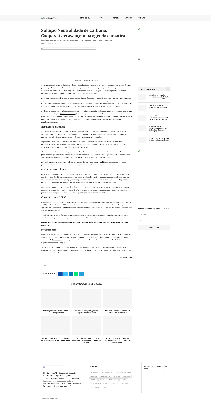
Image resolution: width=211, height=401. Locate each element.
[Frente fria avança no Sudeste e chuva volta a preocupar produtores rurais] (86, 325)
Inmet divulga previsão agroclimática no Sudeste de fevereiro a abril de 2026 (159, 97)
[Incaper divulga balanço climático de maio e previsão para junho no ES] (55, 325)
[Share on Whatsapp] (76, 274)
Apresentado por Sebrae (119, 383)
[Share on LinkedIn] (71, 274)
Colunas (93, 380)
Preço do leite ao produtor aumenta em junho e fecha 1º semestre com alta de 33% (158, 117)
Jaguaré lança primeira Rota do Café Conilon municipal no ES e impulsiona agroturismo (159, 140)
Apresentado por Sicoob (98, 383)
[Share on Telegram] (81, 274)
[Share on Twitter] (65, 274)
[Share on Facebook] (60, 274)
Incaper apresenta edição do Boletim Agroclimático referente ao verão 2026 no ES (117, 340)
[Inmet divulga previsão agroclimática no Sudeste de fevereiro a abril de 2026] (142, 97)
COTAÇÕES (102, 18)
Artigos (123, 380)
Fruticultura (105, 376)
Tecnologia (94, 372)
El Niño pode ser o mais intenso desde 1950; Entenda (55, 312)
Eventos (117, 376)
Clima (102, 380)
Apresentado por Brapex (98, 387)
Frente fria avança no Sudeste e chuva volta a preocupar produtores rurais (86, 340)
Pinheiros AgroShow (123, 372)
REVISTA (116, 18)
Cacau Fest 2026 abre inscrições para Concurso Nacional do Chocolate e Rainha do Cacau (158, 129)
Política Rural (107, 372)
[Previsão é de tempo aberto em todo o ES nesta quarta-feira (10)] (117, 298)
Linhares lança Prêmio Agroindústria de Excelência (158, 106)
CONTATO (141, 18)
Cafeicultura (112, 380)
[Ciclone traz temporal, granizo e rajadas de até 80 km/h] (86, 298)
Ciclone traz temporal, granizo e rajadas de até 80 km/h (87, 312)
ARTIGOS (128, 18)
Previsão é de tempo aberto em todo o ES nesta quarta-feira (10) (118, 312)
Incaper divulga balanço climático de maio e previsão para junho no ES (55, 339)
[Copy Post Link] (87, 274)
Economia (126, 376)
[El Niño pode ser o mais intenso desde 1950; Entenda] (55, 298)
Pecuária (93, 376)
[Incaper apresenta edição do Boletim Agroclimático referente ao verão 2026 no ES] (117, 325)
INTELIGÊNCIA (85, 18)
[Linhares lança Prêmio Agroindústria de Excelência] (142, 108)
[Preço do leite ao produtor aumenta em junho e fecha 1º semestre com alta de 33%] (142, 118)
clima (45, 265)
